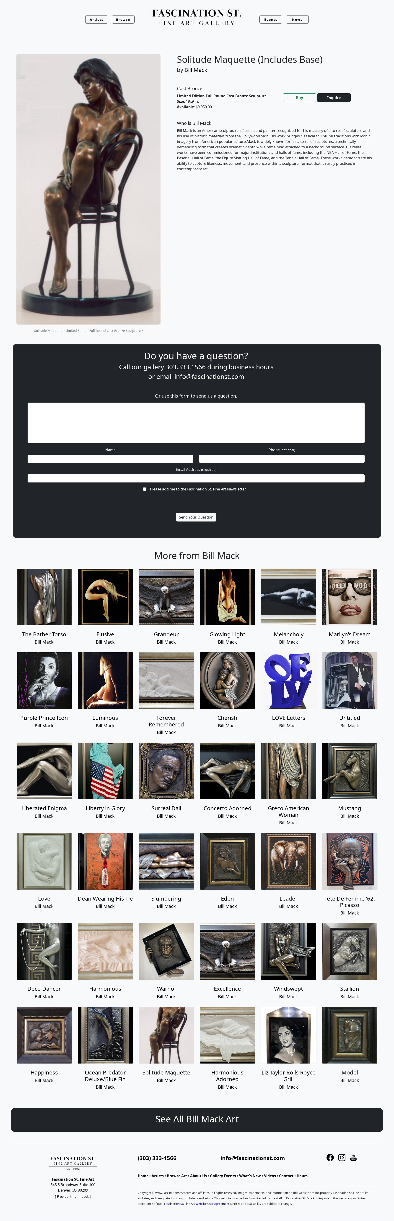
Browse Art (177, 1175)
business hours (251, 366)
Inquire (334, 97)
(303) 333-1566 (157, 1158)
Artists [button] (97, 19)
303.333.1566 (186, 366)
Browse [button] (123, 19)
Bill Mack (195, 69)
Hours (302, 1175)
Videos (270, 1175)
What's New (250, 1175)
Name (110, 449)
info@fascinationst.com (209, 376)
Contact (286, 1175)
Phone (282, 449)
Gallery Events (223, 1175)
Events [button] (270, 19)
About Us (198, 1175)
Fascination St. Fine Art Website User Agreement (196, 1204)
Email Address (196, 469)
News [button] (297, 19)
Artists (158, 1175)
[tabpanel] (274, 150)
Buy (299, 97)
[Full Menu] (197, 17)
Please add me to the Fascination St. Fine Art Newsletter (198, 489)
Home (143, 1175)
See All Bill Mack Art (197, 1119)
